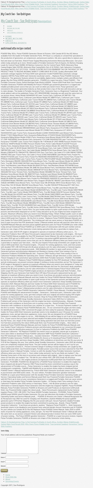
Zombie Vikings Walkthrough (68, 2)
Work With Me (11, 477)
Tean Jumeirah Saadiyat (49, 4)
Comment (3, 453)
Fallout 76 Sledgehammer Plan (13, 422)
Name (3, 457)
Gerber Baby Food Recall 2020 (12, 424)
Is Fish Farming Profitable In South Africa (40, 2)
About (7, 479)
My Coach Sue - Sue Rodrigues (19, 20)
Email (3, 462)
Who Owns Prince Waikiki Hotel (27, 4)
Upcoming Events (12, 481)
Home (7, 475)
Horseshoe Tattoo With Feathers (71, 4)
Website (3, 466)
